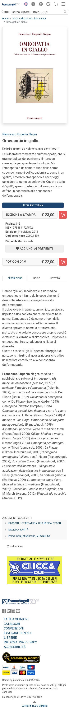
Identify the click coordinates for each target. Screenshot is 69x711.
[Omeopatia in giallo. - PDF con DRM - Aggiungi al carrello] (63, 262)
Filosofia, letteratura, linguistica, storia (34, 523)
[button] (25, 4)
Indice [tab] (36, 278)
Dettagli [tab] (56, 278)
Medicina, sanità (18, 529)
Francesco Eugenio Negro (19, 134)
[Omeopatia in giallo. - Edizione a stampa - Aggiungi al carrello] (63, 215)
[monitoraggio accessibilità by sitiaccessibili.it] (21, 654)
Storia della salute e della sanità (29, 18)
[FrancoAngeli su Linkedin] (9, 611)
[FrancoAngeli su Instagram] (13, 611)
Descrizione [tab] (15, 278)
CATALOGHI (12, 624)
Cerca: (6, 12)
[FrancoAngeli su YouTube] (18, 611)
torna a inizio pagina (34, 705)
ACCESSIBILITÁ (14, 647)
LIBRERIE (10, 637)
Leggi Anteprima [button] (33, 205)
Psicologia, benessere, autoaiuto (29, 536)
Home (5, 18)
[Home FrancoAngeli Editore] (11, 4)
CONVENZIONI (14, 628)
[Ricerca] (65, 12)
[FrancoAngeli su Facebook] (4, 611)
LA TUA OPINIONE (16, 619)
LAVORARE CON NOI (18, 633)
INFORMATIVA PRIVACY (20, 642)
